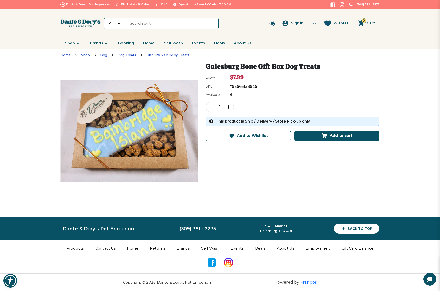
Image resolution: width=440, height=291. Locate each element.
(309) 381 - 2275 (368, 4)
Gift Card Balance (357, 248)
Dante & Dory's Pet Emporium (88, 4)
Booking (126, 43)
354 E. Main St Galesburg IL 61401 (144, 4)
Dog (103, 55)
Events (198, 43)
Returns (157, 248)
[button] (10, 280)
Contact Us (105, 248)
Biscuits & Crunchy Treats (168, 55)
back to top (359, 229)
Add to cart (341, 135)
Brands (96, 43)
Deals (219, 43)
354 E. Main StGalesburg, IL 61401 (276, 228)
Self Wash (173, 43)
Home (149, 43)
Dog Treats (127, 55)
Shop (70, 43)
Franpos (308, 282)
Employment (318, 248)
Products (75, 248)
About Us (242, 43)
